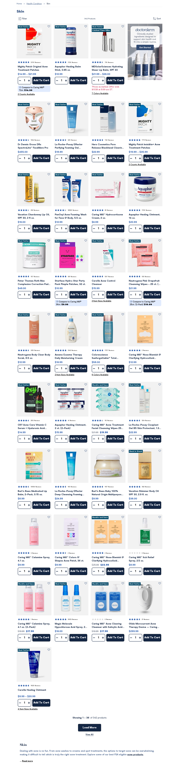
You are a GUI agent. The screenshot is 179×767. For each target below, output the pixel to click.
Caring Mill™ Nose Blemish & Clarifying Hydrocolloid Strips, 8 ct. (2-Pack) (108, 559)
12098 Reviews (73, 210)
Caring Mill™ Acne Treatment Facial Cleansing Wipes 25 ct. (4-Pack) (108, 427)
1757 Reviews (109, 350)
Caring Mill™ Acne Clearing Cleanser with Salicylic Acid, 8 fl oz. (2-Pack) (107, 626)
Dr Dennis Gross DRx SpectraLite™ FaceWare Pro (33, 146)
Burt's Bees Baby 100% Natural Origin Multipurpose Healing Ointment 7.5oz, (107, 493)
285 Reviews (35, 420)
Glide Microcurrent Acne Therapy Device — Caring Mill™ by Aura (143, 626)
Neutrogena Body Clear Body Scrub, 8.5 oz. (34, 356)
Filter (24, 18)
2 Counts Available (26, 94)
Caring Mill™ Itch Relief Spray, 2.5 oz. (141, 559)
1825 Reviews (35, 686)
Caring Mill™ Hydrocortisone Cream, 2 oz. (107, 216)
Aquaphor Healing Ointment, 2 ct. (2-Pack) (70, 427)
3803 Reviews (73, 619)
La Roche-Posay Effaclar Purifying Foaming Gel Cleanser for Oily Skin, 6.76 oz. (70, 146)
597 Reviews (109, 277)
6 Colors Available (100, 375)
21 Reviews (145, 619)
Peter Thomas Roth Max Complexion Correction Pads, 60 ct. (34, 283)
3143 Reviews (72, 350)
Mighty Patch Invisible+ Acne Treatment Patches (144, 146)
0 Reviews (145, 553)
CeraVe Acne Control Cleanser (103, 282)
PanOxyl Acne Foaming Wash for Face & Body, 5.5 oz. (70, 216)
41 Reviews (72, 420)
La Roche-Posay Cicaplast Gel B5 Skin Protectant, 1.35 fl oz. (145, 427)
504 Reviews (146, 420)
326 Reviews (72, 140)
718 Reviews (109, 62)
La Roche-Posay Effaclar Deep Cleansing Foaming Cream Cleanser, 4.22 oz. (69, 493)
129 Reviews (72, 277)
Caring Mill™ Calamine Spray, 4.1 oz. (34, 559)
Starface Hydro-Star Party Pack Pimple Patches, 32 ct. (70, 282)
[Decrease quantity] (20, 81)
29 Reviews (109, 210)
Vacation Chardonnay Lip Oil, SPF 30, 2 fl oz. (34, 216)
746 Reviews (109, 140)
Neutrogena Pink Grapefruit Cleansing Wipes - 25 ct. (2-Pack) (145, 283)
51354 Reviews (36, 487)
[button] (34, 41)
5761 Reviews (36, 62)
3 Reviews (34, 553)
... (26, 761)
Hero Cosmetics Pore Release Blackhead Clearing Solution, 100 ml (107, 146)
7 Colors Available (100, 93)
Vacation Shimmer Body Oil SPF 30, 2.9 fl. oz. (144, 493)
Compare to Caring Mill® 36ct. (68, 303)
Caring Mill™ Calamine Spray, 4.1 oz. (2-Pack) (34, 625)
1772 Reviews (146, 140)
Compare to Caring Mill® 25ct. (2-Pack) (142, 303)
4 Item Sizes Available (28, 709)
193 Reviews (72, 487)
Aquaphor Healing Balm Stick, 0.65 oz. (68, 68)
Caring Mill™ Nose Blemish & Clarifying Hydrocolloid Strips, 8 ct (145, 357)
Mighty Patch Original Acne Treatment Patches (33, 68)
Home (19, 4)
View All (90, 734)
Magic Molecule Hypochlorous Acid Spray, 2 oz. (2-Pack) (70, 626)
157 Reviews (35, 277)
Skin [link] (48, 4)
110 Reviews (109, 420)
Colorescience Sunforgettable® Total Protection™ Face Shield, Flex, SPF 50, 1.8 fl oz (105, 357)
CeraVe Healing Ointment (32, 690)
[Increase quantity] (29, 81)
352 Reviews (146, 487)
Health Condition (34, 4)
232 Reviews (35, 210)
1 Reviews (34, 619)
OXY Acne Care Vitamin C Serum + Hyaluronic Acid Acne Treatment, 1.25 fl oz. (33, 427)
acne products (135, 754)
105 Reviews (146, 277)
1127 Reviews (109, 487)
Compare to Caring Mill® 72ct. (31, 88)
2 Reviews (145, 350)
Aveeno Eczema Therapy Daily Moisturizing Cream (69, 356)
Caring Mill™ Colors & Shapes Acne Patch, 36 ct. (69, 559)
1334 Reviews (35, 140)
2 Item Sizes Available (101, 301)
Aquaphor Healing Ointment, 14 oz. (144, 216)
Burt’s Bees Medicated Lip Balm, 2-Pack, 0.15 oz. (32, 493)
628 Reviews (35, 350)
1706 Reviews (72, 62)
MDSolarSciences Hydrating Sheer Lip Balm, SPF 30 (107, 68)
